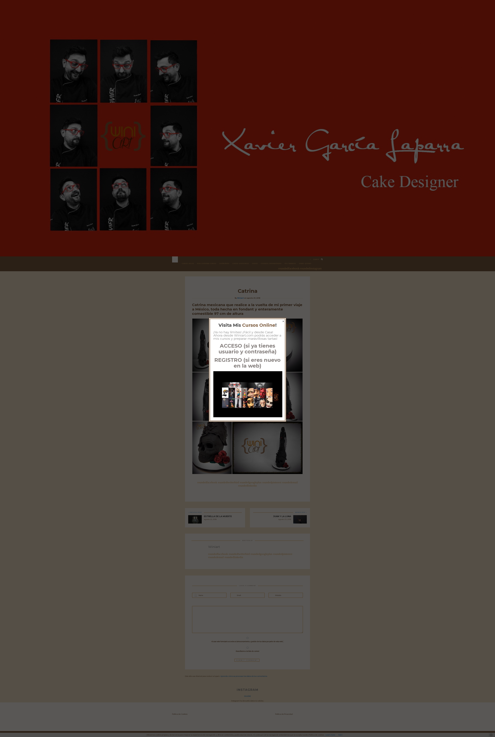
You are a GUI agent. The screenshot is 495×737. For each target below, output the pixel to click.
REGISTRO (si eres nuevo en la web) (247, 363)
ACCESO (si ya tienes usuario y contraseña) (247, 349)
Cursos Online (258, 325)
